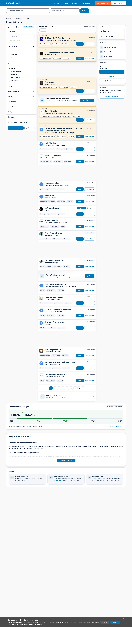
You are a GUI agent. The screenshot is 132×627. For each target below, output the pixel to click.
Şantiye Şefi (49, 82)
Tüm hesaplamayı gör (115, 426)
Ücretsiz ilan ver (103, 3)
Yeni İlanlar (14, 74)
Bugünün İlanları (16, 71)
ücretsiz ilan (57, 480)
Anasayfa (9, 18)
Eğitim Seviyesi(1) (14, 107)
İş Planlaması (87, 3)
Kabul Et (115, 622)
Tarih (9, 64)
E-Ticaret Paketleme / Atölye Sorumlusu (60, 362)
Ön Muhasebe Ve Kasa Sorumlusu (57, 38)
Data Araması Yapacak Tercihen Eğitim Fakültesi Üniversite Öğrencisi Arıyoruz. (63, 129)
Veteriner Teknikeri (52, 183)
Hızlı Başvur (90, 44)
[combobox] (21, 36)
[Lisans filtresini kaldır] (46, 30)
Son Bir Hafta (15, 77)
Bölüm (10, 96)
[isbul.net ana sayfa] (13, 3)
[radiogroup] (21, 74)
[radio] (9, 68)
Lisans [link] (27, 18)
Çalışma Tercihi (13, 46)
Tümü (13, 68)
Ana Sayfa (57, 3)
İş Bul (84, 10)
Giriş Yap (112, 76)
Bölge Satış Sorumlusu (53, 155)
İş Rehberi (75, 3)
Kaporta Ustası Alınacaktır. (55, 375)
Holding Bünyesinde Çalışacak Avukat (59, 52)
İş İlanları (66, 3)
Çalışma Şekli (12, 101)
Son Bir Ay (14, 80)
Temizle (30, 128)
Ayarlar (104, 622)
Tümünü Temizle (89, 26)
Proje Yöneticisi (50, 143)
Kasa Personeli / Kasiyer (54, 261)
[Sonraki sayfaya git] (83, 388)
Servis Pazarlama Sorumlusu (55, 285)
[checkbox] (9, 51)
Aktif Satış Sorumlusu (53, 350)
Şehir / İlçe (11, 31)
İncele (79, 44)
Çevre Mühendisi (51, 111)
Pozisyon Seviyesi (13, 91)
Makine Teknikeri (51, 220)
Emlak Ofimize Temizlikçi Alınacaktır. (59, 309)
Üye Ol (112, 72)
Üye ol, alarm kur (113, 96)
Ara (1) (17, 128)
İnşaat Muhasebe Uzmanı (54, 297)
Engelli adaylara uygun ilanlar (17, 122)
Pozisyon (11, 112)
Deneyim (11, 117)
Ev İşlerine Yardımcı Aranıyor (55, 322)
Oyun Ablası (49, 196)
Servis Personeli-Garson (54, 233)
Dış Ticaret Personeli (52, 208)
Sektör (10, 86)
